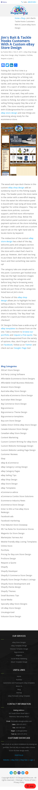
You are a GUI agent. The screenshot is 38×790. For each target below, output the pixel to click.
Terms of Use (29, 780)
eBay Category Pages (10, 471)
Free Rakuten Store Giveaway (14, 525)
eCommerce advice (9, 492)
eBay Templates (20, 55)
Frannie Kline (7, 52)
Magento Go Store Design (12, 533)
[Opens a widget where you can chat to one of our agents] (30, 786)
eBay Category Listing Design (14, 467)
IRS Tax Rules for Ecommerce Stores (17, 529)
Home (17, 18)
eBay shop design (16, 187)
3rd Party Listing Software (13, 374)
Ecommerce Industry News (13, 500)
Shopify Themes (8, 591)
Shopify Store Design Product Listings (18, 579)
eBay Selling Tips (8, 475)
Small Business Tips (10, 595)
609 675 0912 (32, 2)
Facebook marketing (10, 520)
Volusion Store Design (11, 616)
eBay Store (15, 760)
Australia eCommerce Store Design (17, 395)
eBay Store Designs (19, 642)
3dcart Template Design (19, 662)
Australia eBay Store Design (13, 391)
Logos (31, 760)
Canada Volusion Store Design (14, 429)
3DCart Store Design (10, 370)
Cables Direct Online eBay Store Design (19, 425)
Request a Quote (7, 58)
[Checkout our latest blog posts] (26, 772)
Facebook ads (7, 516)
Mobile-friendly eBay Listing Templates (19, 541)
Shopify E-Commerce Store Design (16, 575)
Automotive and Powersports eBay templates (19, 683)
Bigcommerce (7, 408)
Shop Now (24, 760)
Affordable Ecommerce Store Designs (18, 378)
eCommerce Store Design (12, 504)
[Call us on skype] (11, 772)
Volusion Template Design (19, 649)
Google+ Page (20, 348)
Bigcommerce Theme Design (14, 412)
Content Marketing (9, 437)
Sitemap (19, 693)
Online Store (6, 546)
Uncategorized (7, 612)
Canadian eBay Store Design (13, 433)
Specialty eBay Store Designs (14, 604)
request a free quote (23, 335)
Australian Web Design (11, 399)
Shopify (4, 567)
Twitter (28, 344)
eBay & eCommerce (10, 462)
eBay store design (9, 113)
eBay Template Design (19, 646)
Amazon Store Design (10, 387)
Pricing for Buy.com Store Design (16, 554)
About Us (19, 686)
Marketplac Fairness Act (12, 537)
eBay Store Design (7, 55)
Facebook (8, 344)
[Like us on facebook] (19, 772)
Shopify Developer (9, 571)
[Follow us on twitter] (22, 772)
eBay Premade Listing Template (19, 696)
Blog (23, 18)
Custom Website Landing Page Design (18, 450)
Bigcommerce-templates (12, 416)
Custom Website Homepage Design (17, 446)
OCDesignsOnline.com (24, 778)
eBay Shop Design (30, 52)
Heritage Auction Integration (19, 763)
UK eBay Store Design (11, 608)
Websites (6, 760)
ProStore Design (8, 558)
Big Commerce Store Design (13, 403)
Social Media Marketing (19, 659)
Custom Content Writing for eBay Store (19, 441)
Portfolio (30, 55)
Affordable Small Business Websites (17, 382)
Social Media (6, 599)
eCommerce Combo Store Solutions (17, 496)
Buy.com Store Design (11, 420)
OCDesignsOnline (19, 10)
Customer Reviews (9, 454)
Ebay (3, 458)
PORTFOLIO (19, 755)
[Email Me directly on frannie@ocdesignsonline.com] (15, 772)
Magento (19, 655)
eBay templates (8, 328)
